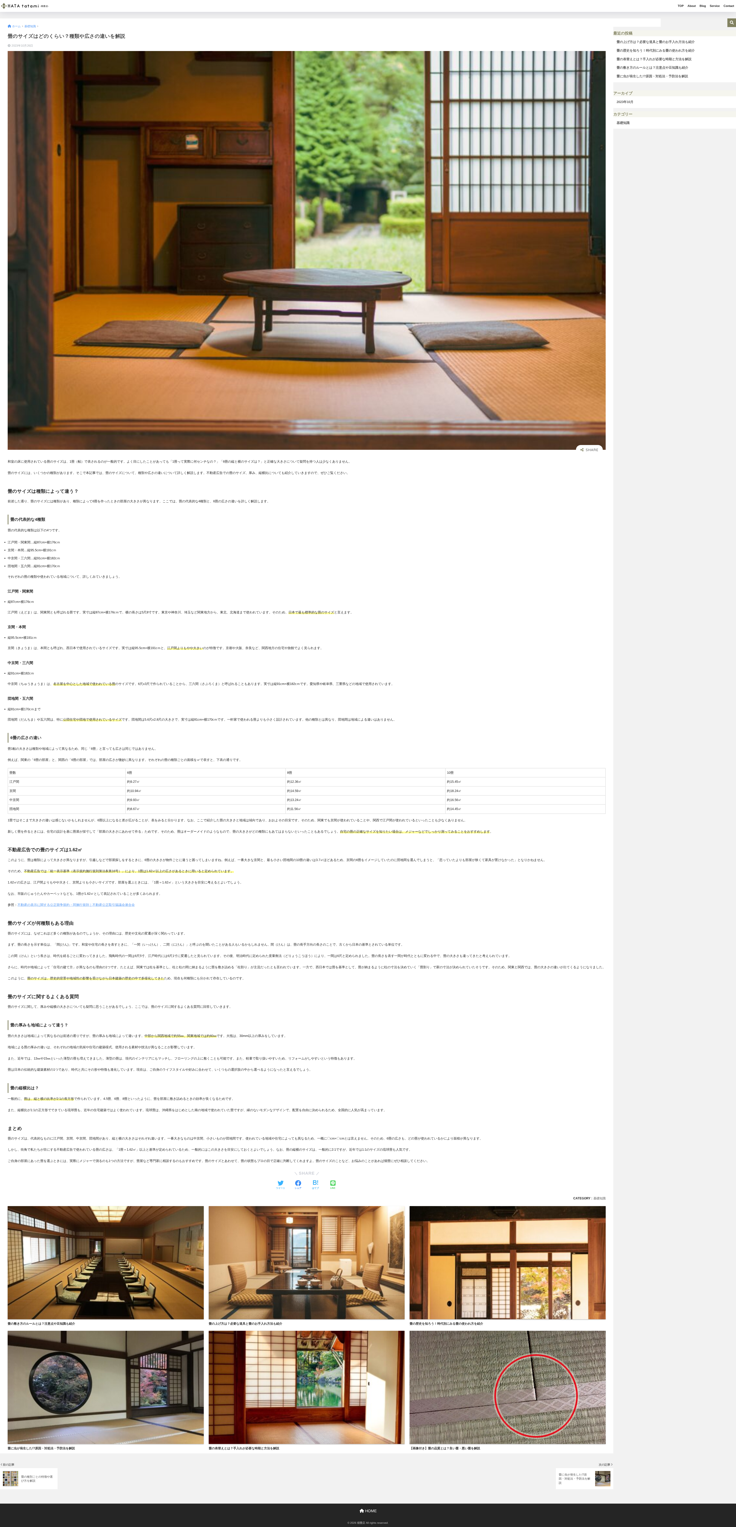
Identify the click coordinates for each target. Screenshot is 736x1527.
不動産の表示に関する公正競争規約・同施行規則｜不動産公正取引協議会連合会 (76, 905)
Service (715, 5)
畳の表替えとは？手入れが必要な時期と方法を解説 (654, 59)
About (692, 5)
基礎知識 (599, 1198)
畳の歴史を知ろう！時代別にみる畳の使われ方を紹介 (656, 50)
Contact (729, 5)
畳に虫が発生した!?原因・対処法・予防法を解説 (652, 76)
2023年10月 (625, 102)
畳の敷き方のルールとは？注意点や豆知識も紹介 (652, 67)
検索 (731, 22)
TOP (681, 5)
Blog (703, 5)
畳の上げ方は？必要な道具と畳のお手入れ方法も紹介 (656, 42)
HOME (370, 1511)
